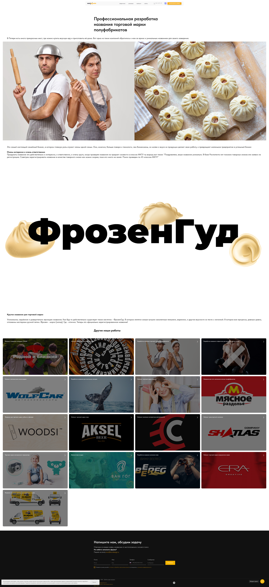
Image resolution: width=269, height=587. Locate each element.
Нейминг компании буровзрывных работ (82, 341)
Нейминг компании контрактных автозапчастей (151, 417)
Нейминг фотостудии (77, 455)
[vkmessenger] (174, 583)
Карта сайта (96, 585)
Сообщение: (151, 560)
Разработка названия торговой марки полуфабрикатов (153, 341)
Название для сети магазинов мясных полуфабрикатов (219, 379)
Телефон (132, 560)
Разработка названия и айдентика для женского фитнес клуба (221, 341)
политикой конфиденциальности (144, 567)
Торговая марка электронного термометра (17, 455)
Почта (95, 560)
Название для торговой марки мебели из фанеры (19, 417)
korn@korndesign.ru (112, 552)
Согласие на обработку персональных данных (103, 584)
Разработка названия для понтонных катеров (84, 379)
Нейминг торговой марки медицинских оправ (217, 455)
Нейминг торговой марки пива (80, 417)
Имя (113, 560)
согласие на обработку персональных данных (119, 567)
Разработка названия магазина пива (147, 455)
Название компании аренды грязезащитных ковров (20, 492)
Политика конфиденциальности (100, 582)
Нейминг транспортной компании (213, 417)
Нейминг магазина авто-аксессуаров (15, 379)
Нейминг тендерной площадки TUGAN (16, 341)
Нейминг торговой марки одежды (147, 379)
